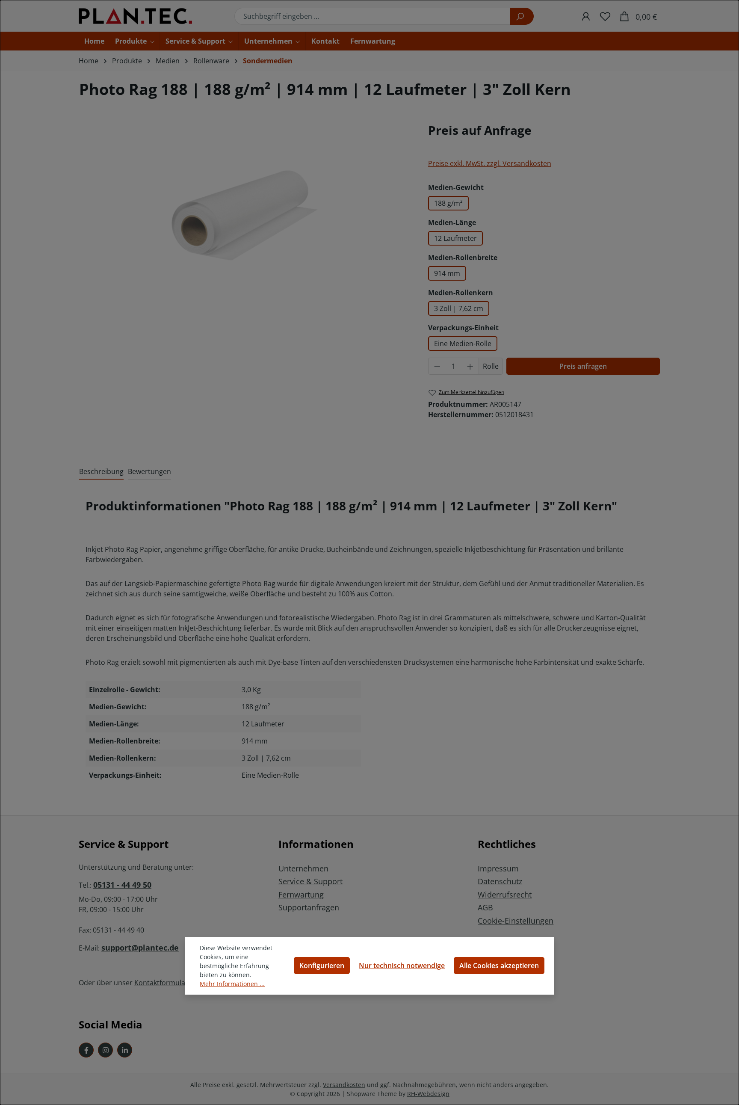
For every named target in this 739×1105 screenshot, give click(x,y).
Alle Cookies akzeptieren (499, 965)
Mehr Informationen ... (232, 984)
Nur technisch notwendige (402, 965)
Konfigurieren (321, 965)
